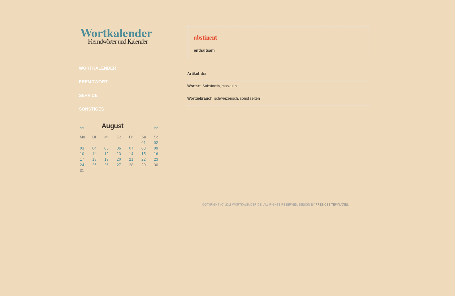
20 (119, 159)
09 (156, 148)
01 (143, 143)
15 (143, 154)
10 (82, 154)
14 (131, 154)
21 (131, 159)
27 (119, 165)
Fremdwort (93, 81)
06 (119, 148)
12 (106, 154)
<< (82, 128)
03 (82, 148)
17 (82, 159)
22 (143, 159)
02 (156, 143)
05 (106, 148)
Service (88, 95)
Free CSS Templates (332, 204)
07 (131, 148)
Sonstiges (91, 109)
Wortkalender (97, 68)
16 (156, 154)
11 (94, 154)
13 (119, 154)
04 (94, 148)
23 (156, 159)
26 (106, 165)
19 (106, 159)
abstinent (205, 37)
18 (94, 159)
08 (143, 148)
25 (94, 165)
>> (156, 128)
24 (82, 165)
